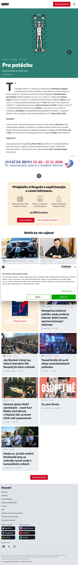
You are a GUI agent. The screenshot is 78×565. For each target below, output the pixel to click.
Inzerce (4, 506)
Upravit (37, 297)
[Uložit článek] (69, 52)
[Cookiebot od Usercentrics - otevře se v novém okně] (62, 266)
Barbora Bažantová (46, 408)
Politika (5, 449)
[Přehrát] (30, 255)
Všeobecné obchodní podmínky (12, 513)
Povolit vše (63, 297)
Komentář (8, 356)
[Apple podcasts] (27, 528)
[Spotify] (27, 537)
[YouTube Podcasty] (27, 533)
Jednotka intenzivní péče (19, 261)
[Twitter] (9, 548)
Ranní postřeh (48, 356)
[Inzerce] (39, 163)
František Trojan (46, 328)
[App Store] (8, 528)
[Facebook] (3, 548)
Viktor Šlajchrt (7, 74)
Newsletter (9, 261)
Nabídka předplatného (9, 503)
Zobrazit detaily (67, 291)
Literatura (44, 400)
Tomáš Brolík (45, 371)
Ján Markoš (6, 371)
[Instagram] (14, 548)
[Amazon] (8, 537)
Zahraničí (44, 261)
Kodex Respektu (7, 499)
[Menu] (74, 4)
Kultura (5, 59)
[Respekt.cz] (5, 4)
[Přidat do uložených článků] (35, 255)
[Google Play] (8, 533)
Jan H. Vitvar (6, 422)
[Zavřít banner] (75, 267)
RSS (2, 510)
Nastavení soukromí (8, 520)
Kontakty (4, 496)
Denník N (13, 371)
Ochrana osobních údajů (9, 517)
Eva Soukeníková (8, 468)
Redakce (4, 492)
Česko (43, 306)
